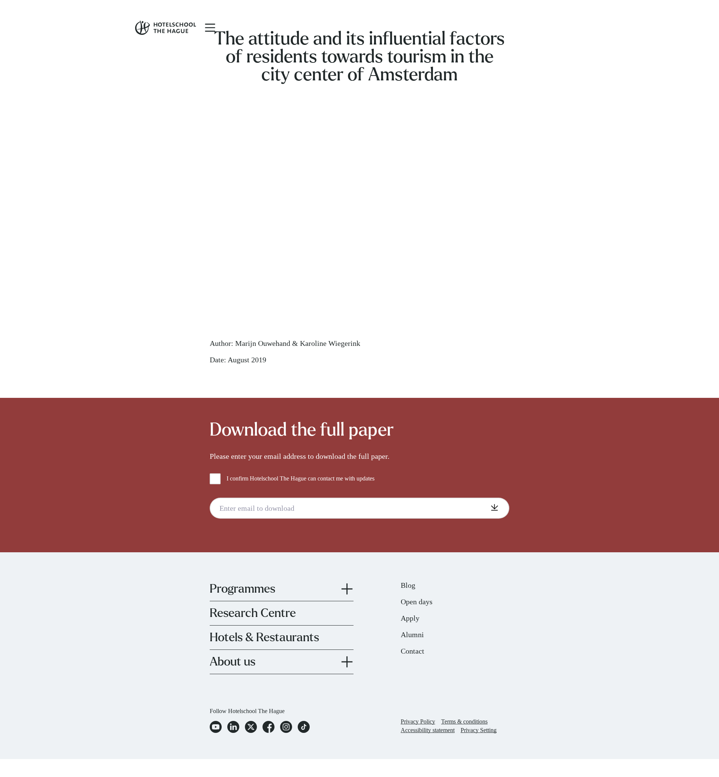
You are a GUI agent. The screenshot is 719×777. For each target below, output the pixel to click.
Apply (410, 618)
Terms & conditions (464, 721)
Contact (412, 651)
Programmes (242, 589)
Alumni (412, 634)
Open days (417, 602)
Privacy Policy (418, 721)
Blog (408, 585)
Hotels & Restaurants (264, 637)
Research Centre (253, 613)
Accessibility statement (428, 730)
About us (232, 661)
